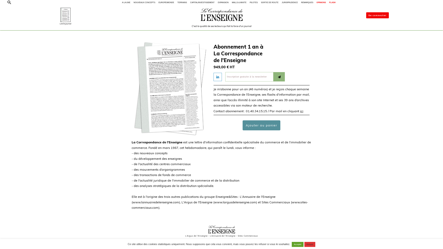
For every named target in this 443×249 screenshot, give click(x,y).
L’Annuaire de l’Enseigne (222, 236)
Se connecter (377, 15)
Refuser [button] (309, 244)
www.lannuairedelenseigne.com (156, 202)
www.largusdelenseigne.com (235, 202)
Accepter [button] (297, 244)
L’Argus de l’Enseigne (196, 236)
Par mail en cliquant (286, 111)
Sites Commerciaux (248, 236)
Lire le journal (65, 23)
